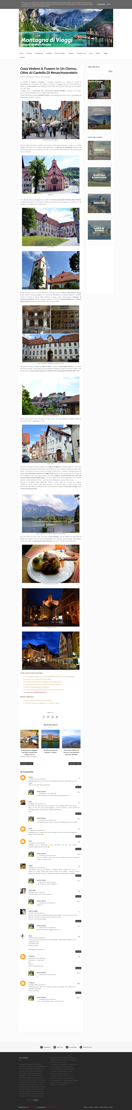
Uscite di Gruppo (60, 53)
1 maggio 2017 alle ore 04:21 (47, 903)
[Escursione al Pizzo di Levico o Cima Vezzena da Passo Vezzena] (71, 739)
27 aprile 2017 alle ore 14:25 (36, 843)
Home (21, 53)
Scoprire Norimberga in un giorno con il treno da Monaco (44, 690)
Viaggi (105, 53)
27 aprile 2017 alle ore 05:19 (36, 779)
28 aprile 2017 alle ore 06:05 (37, 867)
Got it (109, 4)
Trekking (48, 53)
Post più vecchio (75, 763)
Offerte (98, 53)
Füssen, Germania (31, 756)
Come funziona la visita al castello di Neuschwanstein (42, 684)
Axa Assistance (67, 477)
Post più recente (26, 763)
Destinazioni (39, 53)
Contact (91, 1107)
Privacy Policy (104, 1107)
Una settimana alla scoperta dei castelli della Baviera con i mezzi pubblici (49, 676)
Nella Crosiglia (32, 911)
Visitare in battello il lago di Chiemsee (37, 687)
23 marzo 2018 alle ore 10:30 (37, 984)
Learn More (101, 4)
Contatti (22, 57)
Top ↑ (111, 1107)
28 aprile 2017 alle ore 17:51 (36, 892)
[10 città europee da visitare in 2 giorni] (50, 739)
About (96, 1107)
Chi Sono (29, 53)
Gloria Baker (32, 890)
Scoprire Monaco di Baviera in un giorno (38, 700)
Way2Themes (33, 1107)
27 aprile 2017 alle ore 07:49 (36, 803)
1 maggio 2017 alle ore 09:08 (36, 958)
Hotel (91, 53)
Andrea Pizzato (29, 77)
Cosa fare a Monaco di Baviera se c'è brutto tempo (41, 703)
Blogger (36, 1100)
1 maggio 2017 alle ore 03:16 (36, 913)
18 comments (46, 77)
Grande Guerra (81, 53)
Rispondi (78, 787)
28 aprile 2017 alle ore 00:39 (47, 855)
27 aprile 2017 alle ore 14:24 (36, 830)
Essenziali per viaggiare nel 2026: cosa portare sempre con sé (29, 752)
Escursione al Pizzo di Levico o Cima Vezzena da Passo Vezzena (71, 752)
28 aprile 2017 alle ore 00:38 (47, 793)
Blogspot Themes (51, 1107)
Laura (30, 802)
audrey (30, 777)
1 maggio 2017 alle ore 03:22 (36, 937)
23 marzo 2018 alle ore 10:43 (47, 999)
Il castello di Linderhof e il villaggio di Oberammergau (42, 682)
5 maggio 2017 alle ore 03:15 (47, 974)
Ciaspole (71, 53)
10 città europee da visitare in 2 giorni (50, 751)
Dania (30, 936)
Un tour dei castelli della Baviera (35, 692)
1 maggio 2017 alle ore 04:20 (47, 882)
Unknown (31, 956)
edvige (30, 865)
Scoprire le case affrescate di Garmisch (38, 679)
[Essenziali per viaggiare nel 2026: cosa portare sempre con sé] (29, 739)
